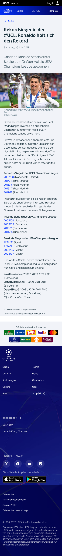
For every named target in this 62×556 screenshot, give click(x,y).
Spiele (6, 366)
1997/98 (8, 246)
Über (34, 386)
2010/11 (8, 228)
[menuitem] (21, 10)
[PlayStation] (20, 332)
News (35, 373)
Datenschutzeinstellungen (16, 510)
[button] (53, 10)
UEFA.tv (7, 373)
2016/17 (8, 188)
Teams (35, 366)
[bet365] (25, 339)
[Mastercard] (53, 332)
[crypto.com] (14, 339)
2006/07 (9, 253)
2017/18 (8, 192)
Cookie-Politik (10, 504)
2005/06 (9, 220)
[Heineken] (9, 332)
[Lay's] (31, 332)
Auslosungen (9, 380)
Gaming (6, 386)
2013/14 (8, 181)
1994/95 (8, 242)
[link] (20, 10)
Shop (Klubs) (38, 393)
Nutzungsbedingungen (14, 499)
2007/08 (9, 177)
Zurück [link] (11, 21)
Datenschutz (9, 494)
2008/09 (9, 224)
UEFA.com (8, 424)
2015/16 (8, 184)
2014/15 (8, 232)
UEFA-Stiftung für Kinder (15, 431)
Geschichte (38, 380)
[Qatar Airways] (47, 339)
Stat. (5, 393)
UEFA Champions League (7, 11)
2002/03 (9, 250)
